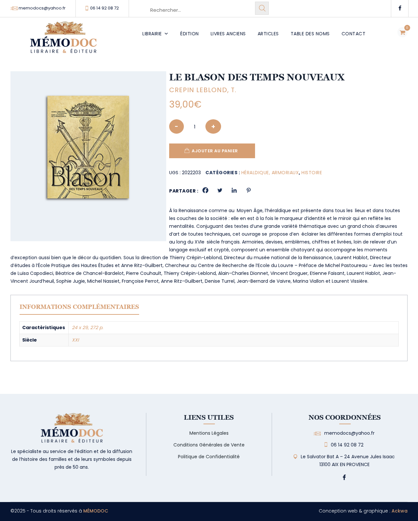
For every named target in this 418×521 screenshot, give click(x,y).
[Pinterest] (248, 190)
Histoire (311, 172)
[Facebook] (205, 190)
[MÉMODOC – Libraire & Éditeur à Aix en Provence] (63, 41)
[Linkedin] (234, 190)
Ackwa (400, 511)
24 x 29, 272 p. (87, 327)
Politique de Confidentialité (209, 456)
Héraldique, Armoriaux (270, 172)
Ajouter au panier (215, 151)
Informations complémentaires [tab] (79, 306)
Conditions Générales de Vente (209, 445)
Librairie (152, 33)
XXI (75, 340)
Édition (189, 33)
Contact (354, 33)
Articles (268, 33)
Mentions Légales (209, 433)
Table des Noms (310, 33)
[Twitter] (220, 190)
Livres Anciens (228, 33)
